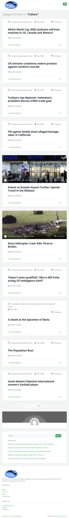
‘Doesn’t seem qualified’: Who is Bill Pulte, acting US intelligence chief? (34, 279)
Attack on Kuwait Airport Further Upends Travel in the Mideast (34, 188)
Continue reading (14, 45)
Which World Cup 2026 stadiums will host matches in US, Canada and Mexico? (34, 31)
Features (5, 491)
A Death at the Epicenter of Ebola (28, 319)
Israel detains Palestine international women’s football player (31, 382)
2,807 (38, 406)
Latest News (6, 496)
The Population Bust (20, 350)
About (4, 494)
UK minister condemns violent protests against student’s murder (32, 65)
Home (4, 489)
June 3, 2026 (40, 22)
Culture (30, 22)
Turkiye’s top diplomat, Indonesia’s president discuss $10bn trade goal (30, 99)
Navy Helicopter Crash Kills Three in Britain (30, 245)
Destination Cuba (7, 516)
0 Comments (57, 22)
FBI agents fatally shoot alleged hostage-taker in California (33, 133)
